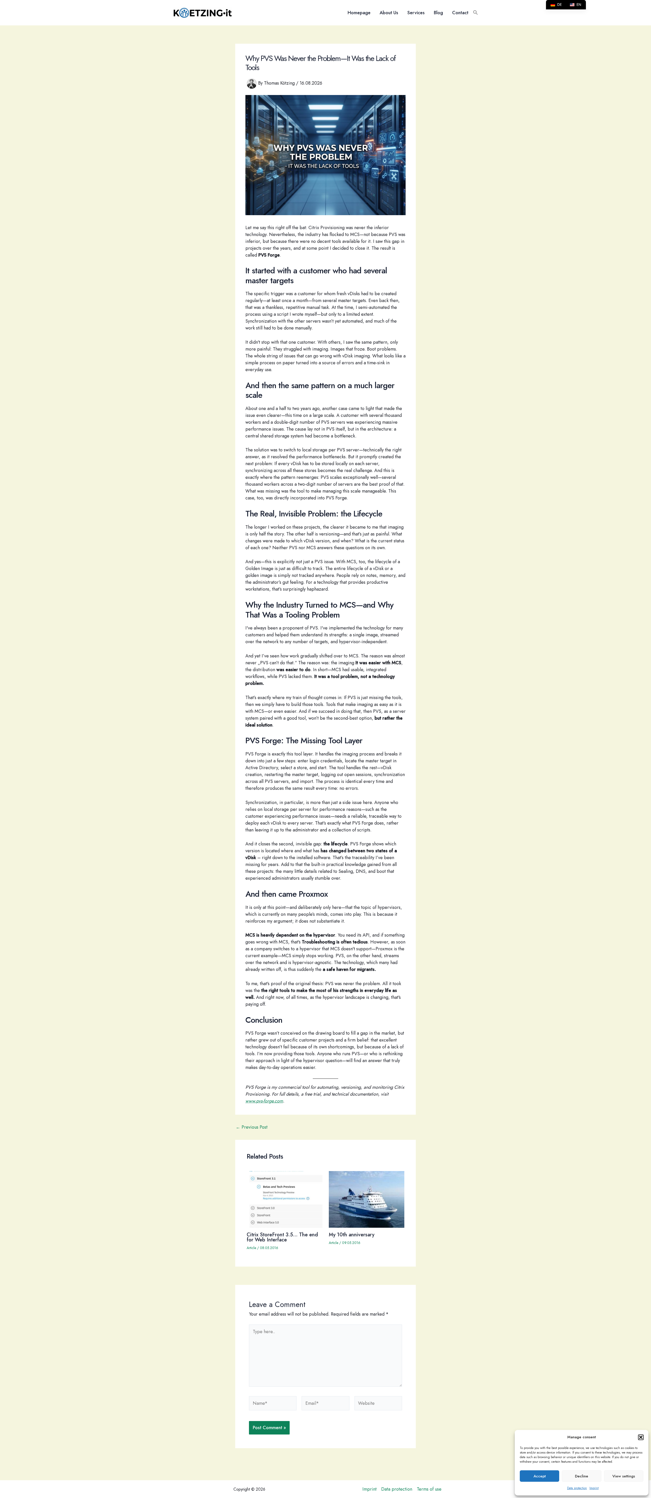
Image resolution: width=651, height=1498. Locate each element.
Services (416, 12)
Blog (438, 12)
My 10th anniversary (351, 1234)
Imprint (594, 1488)
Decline (581, 1476)
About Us (389, 12)
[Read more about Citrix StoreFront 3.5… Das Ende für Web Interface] (284, 1198)
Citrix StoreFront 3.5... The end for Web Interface (282, 1237)
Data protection (577, 1488)
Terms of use (429, 1489)
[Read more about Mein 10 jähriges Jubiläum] (367, 1198)
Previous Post (252, 1127)
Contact (460, 12)
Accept (540, 1476)
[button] (640, 1437)
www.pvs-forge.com (264, 1101)
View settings (623, 1476)
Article (251, 1247)
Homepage (359, 12)
